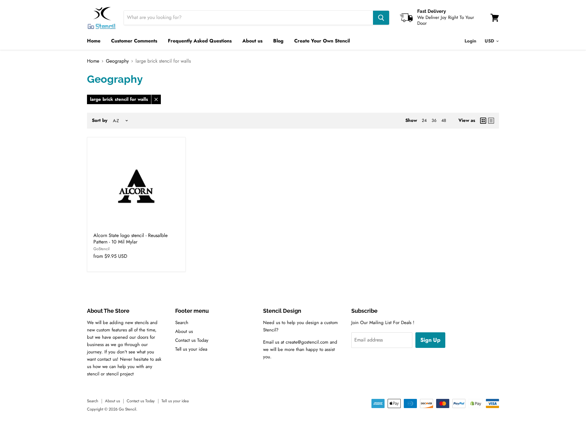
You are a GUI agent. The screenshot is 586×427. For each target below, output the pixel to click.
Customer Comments (134, 40)
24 (424, 120)
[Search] (381, 18)
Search (181, 322)
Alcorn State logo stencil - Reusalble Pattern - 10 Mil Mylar (130, 238)
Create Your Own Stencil (322, 40)
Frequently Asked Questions (200, 40)
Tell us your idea (191, 349)
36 (434, 120)
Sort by (99, 120)
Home (93, 40)
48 (443, 120)
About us (252, 40)
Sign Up (430, 340)
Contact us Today (191, 340)
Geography (117, 61)
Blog (278, 40)
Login (470, 41)
